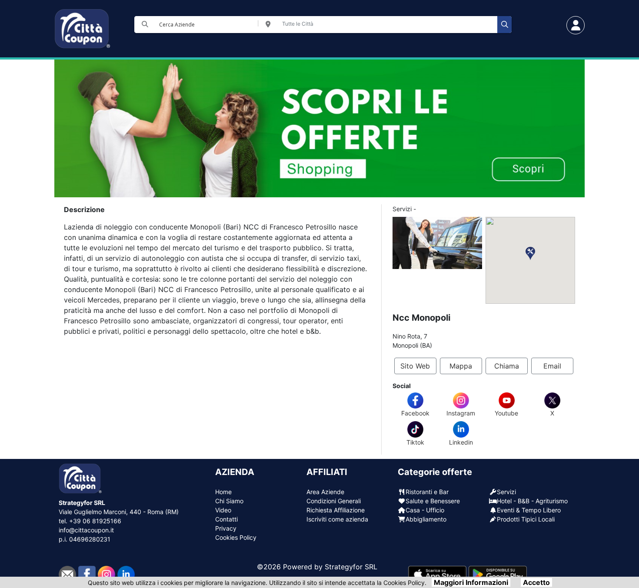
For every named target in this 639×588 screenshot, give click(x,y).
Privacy (225, 528)
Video (223, 510)
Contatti (226, 519)
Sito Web (415, 366)
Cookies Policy (235, 537)
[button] (530, 253)
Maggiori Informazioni (471, 582)
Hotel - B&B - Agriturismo (532, 501)
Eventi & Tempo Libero (529, 510)
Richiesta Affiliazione (335, 510)
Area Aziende (325, 491)
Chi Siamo (229, 501)
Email (552, 366)
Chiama (506, 366)
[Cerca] (504, 24)
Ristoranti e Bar (427, 491)
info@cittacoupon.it (86, 530)
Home (223, 491)
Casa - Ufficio (425, 510)
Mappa (460, 366)
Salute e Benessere (433, 501)
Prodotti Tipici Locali (526, 519)
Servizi (506, 491)
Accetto (536, 582)
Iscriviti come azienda (337, 519)
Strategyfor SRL (351, 566)
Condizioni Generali (333, 501)
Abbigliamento (426, 519)
